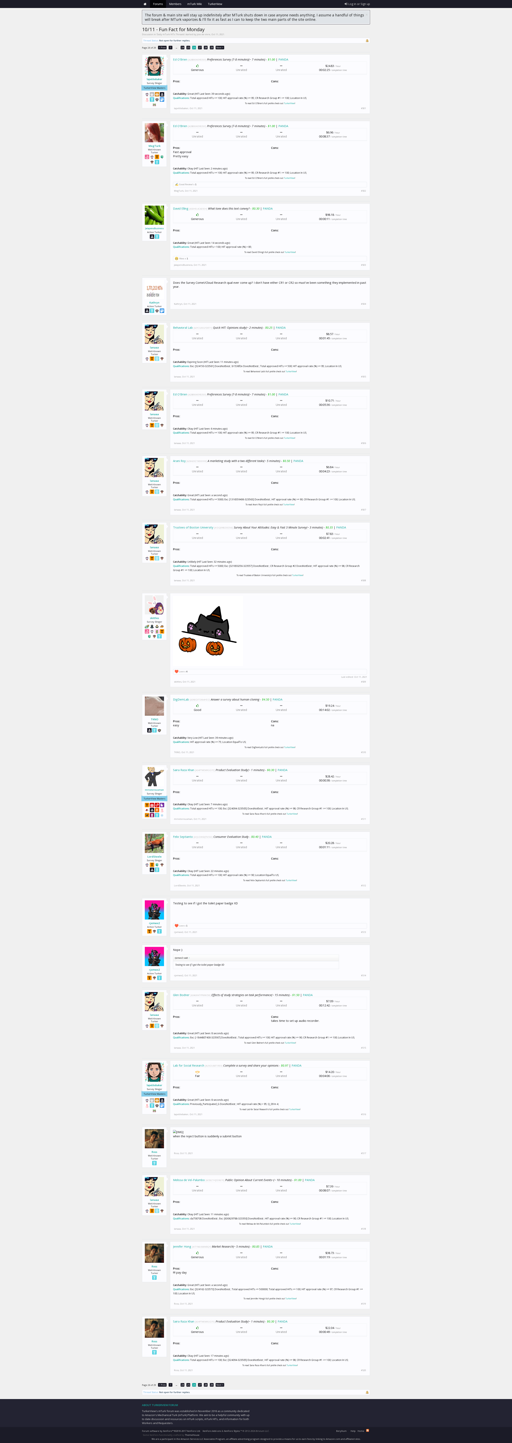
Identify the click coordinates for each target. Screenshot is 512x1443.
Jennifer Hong (182, 1246)
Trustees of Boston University (193, 527)
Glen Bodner (181, 995)
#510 (363, 752)
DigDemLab (181, 699)
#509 (363, 681)
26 (194, 47)
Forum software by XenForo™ (171, 1430)
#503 (363, 265)
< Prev (162, 47)
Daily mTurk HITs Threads (170, 34)
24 (182, 47)
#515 (363, 1047)
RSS (367, 1430)
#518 (363, 1228)
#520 (363, 1370)
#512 (363, 885)
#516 (363, 1114)
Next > (219, 47)
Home (145, 4)
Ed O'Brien (180, 59)
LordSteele (154, 856)
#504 (363, 304)
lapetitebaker (154, 79)
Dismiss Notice (366, 14)
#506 (363, 443)
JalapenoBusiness (154, 228)
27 (200, 47)
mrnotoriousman (154, 789)
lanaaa (154, 347)
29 (212, 47)
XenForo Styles (232, 1430)
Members (175, 4)
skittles (154, 618)
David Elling (180, 208)
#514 (363, 975)
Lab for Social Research (188, 1065)
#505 (363, 376)
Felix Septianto (183, 837)
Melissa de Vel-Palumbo (189, 1180)
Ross (154, 1151)
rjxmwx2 (154, 923)
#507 (363, 509)
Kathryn (154, 302)
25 (188, 47)
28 (206, 47)
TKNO (154, 719)
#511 (363, 819)
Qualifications (181, 98)
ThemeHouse (192, 1434)
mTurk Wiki (194, 4)
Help (353, 1430)
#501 (363, 108)
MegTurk (154, 145)
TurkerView (289, 103)
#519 (363, 1303)
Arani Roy (179, 461)
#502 (363, 190)
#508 (363, 580)
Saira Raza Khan (183, 770)
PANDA (283, 59)
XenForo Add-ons (212, 1430)
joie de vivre (203, 34)
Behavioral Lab (183, 327)
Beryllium (341, 1430)
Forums (158, 4)
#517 (363, 1153)
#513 (363, 932)
